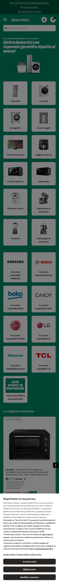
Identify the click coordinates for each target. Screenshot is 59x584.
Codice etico (35, 554)
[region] (29, 538)
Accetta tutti (29, 561)
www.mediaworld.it (44, 549)
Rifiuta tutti (29, 569)
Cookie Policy (9, 554)
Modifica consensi (29, 577)
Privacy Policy (23, 554)
